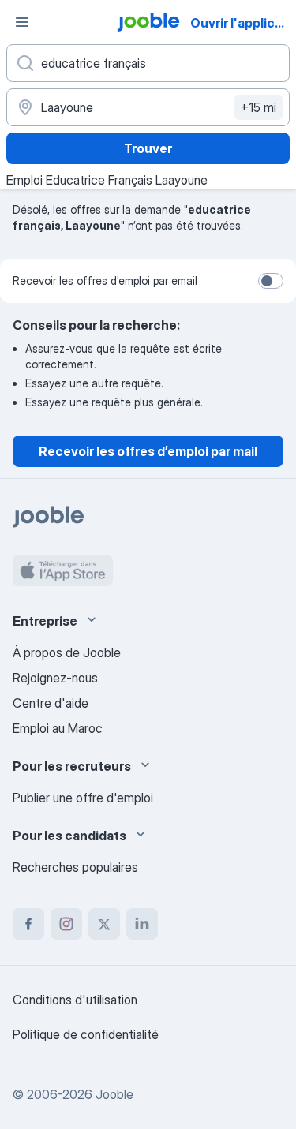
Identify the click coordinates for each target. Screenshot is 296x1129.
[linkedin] (142, 924)
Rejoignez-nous (55, 678)
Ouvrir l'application (242, 23)
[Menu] (22, 22)
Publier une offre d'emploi (83, 798)
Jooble (114, 1094)
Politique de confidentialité (86, 1034)
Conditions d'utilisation (75, 1000)
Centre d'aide (50, 703)
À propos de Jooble (67, 652)
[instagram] (66, 924)
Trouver (148, 148)
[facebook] (28, 924)
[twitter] (104, 924)
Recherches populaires (75, 867)
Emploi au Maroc (58, 728)
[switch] (270, 281)
